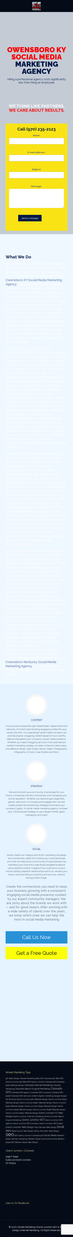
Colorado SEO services (21, 1096)
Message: (36, 186)
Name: (36, 135)
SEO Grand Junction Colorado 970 (28, 1135)
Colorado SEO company (41, 1092)
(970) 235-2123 (41, 129)
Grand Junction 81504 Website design (41, 1106)
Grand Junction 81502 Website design (36, 1103)
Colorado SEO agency (21, 1092)
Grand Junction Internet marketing (28, 1116)
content (34, 1096)
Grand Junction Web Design (20, 1127)
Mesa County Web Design (22, 1131)
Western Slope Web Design (26, 1142)
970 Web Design (13, 1078)
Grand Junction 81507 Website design (22, 1113)
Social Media (50, 1135)
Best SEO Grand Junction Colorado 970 (39, 1082)
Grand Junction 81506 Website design (49, 1110)
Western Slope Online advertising (42, 1139)
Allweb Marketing (27, 1078)
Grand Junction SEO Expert (51, 1123)
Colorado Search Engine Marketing (32, 1088)
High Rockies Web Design (45, 1127)
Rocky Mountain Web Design (46, 1131)
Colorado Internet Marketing (39, 1085)
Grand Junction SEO (33, 1119)
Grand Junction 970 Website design (32, 1099)
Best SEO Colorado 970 (45, 1078)
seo (10, 1134)
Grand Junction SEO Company (26, 1123)
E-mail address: (36, 152)
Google (57, 1096)
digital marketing (46, 1096)
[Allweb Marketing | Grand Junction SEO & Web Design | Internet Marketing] (36, 6)
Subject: (36, 169)
